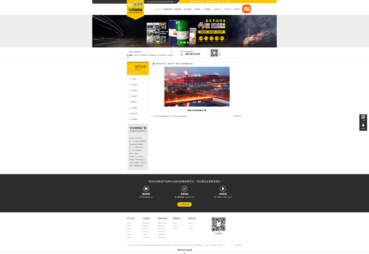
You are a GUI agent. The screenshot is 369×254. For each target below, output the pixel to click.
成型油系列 (145, 229)
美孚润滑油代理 (162, 231)
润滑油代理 (162, 218)
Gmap (206, 245)
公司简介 (134, 79)
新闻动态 (177, 218)
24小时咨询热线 (184, 204)
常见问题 (175, 226)
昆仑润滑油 (188, 9)
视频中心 (219, 1)
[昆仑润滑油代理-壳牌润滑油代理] (135, 6)
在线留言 (190, 229)
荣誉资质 (228, 1)
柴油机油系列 (145, 226)
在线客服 (223, 194)
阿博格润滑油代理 (162, 223)
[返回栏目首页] (237, 116)
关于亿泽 (227, 9)
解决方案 (134, 113)
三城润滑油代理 (162, 234)
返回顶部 (238, 245)
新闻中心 (217, 9)
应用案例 (207, 9)
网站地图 (211, 1)
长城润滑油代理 (162, 237)
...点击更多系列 (146, 237)
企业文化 (134, 84)
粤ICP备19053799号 (179, 245)
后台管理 (213, 245)
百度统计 (221, 245)
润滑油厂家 (137, 55)
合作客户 (134, 96)
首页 (164, 64)
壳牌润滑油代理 (153, 55)
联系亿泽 (237, 9)
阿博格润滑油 (168, 9)
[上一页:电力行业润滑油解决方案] (160, 116)
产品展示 (198, 9)
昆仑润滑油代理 (162, 55)
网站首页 (158, 9)
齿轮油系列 (145, 231)
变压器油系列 (145, 223)
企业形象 (134, 107)
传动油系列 (145, 234)
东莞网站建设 (198, 245)
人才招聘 (190, 226)
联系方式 (192, 218)
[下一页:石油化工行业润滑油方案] (178, 116)
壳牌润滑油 (178, 9)
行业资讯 (175, 229)
